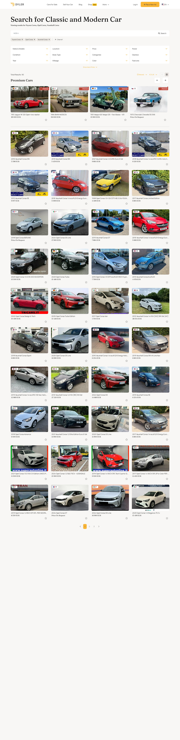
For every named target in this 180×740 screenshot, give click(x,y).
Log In (135, 4)
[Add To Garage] (46, 119)
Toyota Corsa (16, 39)
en (165, 4)
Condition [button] (16, 55)
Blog (80, 4)
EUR (152, 75)
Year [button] (14, 60)
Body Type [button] (56, 55)
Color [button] (94, 60)
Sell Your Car (68, 4)
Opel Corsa (29, 39)
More (105, 4)
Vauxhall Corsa (43, 39)
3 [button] (94, 526)
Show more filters (89, 67)
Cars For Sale (52, 4)
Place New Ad (150, 4)
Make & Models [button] (18, 49)
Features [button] (135, 60)
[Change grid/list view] (162, 74)
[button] (99, 526)
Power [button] (134, 49)
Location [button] (56, 49)
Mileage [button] (56, 60)
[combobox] (90, 33)
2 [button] (89, 526)
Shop (92, 4)
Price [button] (94, 49)
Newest (141, 75)
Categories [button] (96, 55)
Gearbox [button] (135, 55)
